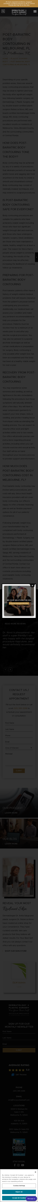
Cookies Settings (19, 1185)
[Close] (35, 1172)
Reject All (19, 1192)
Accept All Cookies (19, 1198)
